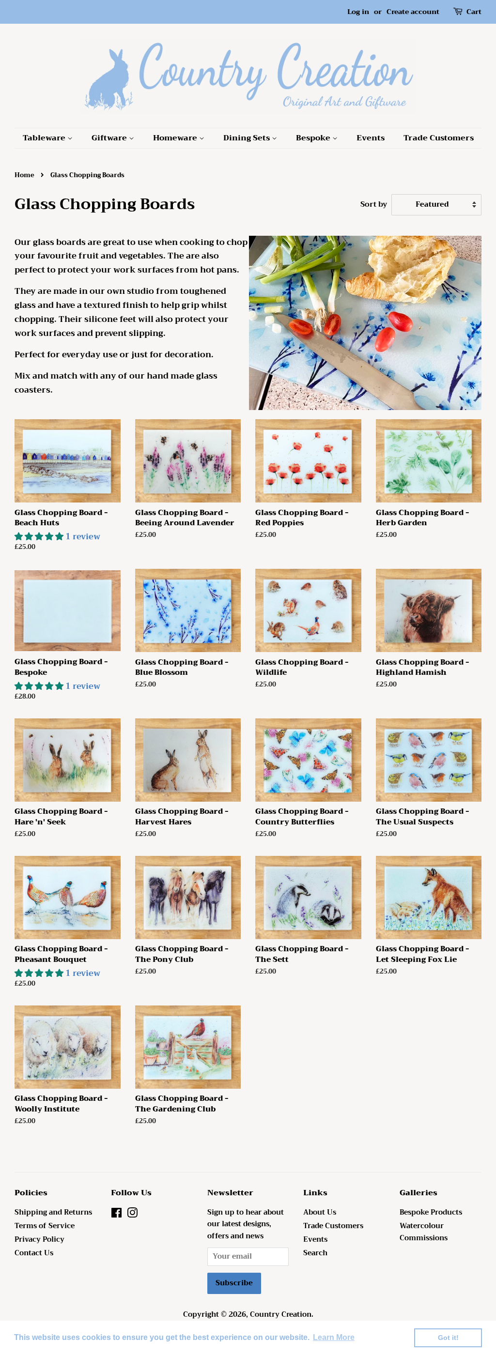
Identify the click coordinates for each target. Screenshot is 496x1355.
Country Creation (280, 1315)
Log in (358, 11)
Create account (413, 11)
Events (370, 138)
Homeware (176, 138)
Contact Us (34, 1253)
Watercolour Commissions (424, 1232)
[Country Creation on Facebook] (116, 1215)
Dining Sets (247, 138)
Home (24, 175)
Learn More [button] (334, 1337)
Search (315, 1253)
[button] (40, 537)
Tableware (45, 138)
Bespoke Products (431, 1212)
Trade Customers (438, 138)
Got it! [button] (448, 1337)
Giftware (110, 138)
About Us (319, 1212)
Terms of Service (45, 1226)
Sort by (373, 204)
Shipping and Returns (53, 1212)
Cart (473, 11)
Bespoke (314, 138)
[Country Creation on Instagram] (132, 1215)
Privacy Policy (39, 1239)
